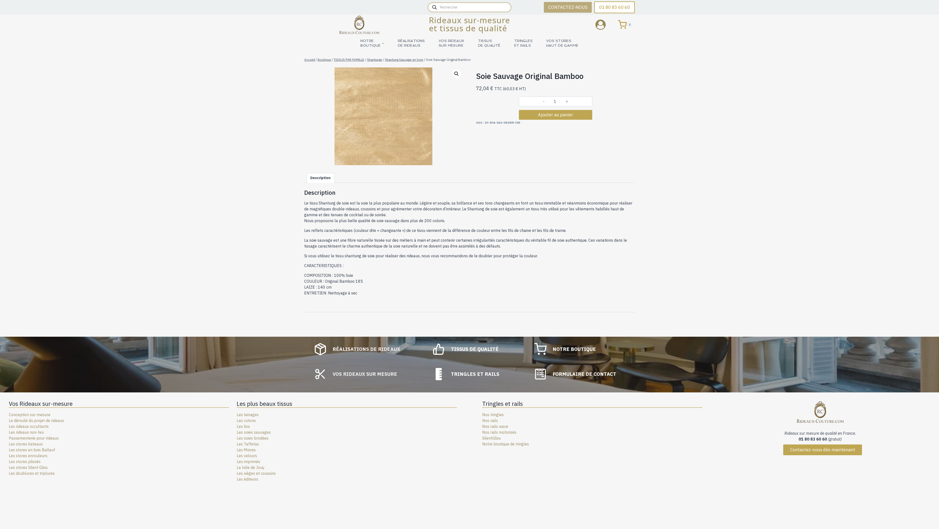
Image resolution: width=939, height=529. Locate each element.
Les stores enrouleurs (28, 455)
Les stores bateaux (26, 444)
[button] (456, 73)
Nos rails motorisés (499, 432)
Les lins (243, 426)
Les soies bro (248, 438)
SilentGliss (491, 438)
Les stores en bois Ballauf (32, 449)
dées (264, 438)
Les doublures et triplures (32, 473)
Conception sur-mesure (29, 414)
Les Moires (246, 449)
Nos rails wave (495, 426)
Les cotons (246, 420)
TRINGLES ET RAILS (523, 43)
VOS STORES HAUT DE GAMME (562, 43)
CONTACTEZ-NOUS (567, 7)
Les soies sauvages (254, 432)
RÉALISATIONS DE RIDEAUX (411, 43)
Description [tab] (320, 177)
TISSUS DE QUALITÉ (489, 43)
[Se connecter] (604, 24)
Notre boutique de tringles (505, 444)
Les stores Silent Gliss (28, 467)
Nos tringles (493, 414)
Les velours (247, 455)
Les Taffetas (248, 444)
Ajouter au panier (555, 115)
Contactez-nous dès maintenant (822, 450)
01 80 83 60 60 (614, 7)
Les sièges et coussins (256, 473)
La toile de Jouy (251, 467)
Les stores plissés (25, 461)
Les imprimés (248, 461)
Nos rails (490, 420)
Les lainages (248, 414)
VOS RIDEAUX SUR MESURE (451, 43)
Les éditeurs (247, 479)
